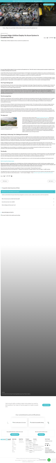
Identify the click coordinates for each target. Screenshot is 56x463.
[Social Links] (45, 445)
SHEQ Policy (21, 440)
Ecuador (9, 86)
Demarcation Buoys (32, 444)
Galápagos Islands (50, 86)
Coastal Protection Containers (27, 447)
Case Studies (14, 444)
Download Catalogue (49, 4)
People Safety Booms (32, 446)
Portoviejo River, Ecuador (35, 168)
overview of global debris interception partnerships (43, 172)
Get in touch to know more (7, 161)
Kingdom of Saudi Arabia (50, 452)
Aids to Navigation (31, 442)
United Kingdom (48, 449)
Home (4, 27)
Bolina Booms (35, 444)
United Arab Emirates (49, 451)
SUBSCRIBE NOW (15, 434)
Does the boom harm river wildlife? (8, 201)
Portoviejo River (20, 92)
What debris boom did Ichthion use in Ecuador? (10, 191)
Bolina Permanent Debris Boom (43, 117)
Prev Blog (5, 181)
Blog (7, 27)
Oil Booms (27, 444)
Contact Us (33, 4)
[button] (48, 423)
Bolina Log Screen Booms (37, 447)
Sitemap (13, 451)
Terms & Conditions (18, 460)
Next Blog (51, 181)
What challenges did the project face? (9, 204)
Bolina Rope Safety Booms (37, 450)
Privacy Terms (24, 460)
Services (25, 8)
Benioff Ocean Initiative (37, 74)
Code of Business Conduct (31, 460)
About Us (28, 4)
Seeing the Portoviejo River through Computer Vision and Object (31, 169)
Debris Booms (28, 443)
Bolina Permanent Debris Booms (38, 446)
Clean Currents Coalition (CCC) (15, 74)
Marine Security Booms (32, 452)
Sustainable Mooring (27, 449)
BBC (46, 169)
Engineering (35, 440)
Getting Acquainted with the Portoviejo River (9, 169)
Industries (31, 8)
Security (14, 8)
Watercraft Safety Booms (32, 448)
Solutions (21, 8)
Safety (10, 8)
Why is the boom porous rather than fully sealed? (11, 198)
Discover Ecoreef (38, 1)
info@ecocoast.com (48, 440)
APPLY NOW (41, 434)
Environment (4, 8)
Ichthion (7, 72)
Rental (34, 443)
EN (37, 4)
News (13, 450)
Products (13, 443)
